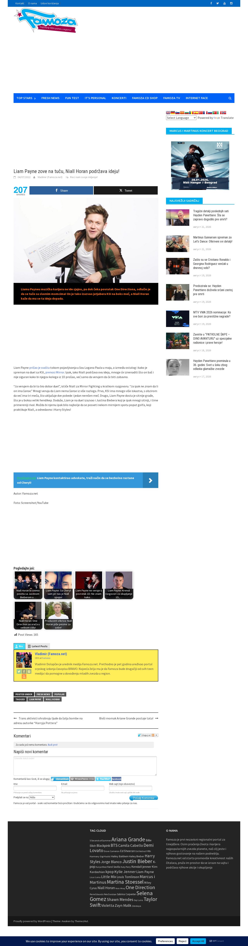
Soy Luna (138, 900)
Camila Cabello (130, 845)
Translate (227, 118)
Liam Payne (35, 699)
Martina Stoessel (125, 881)
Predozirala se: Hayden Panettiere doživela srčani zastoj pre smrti (213, 290)
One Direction (140, 887)
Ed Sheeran (127, 851)
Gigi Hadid (105, 856)
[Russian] (210, 112)
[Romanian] (191, 112)
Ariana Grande (128, 839)
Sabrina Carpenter (126, 894)
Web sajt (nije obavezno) (122, 784)
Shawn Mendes (120, 899)
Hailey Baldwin (119, 856)
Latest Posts (39, 646)
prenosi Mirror (54, 372)
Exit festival (140, 851)
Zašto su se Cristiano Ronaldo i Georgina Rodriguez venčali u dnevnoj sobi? (211, 264)
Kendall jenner (141, 867)
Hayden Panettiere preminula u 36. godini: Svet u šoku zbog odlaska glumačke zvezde (211, 365)
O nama (32, 3)
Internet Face (197, 98)
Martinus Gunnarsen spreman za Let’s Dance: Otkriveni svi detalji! (212, 239)
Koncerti (119, 98)
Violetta (107, 905)
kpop (109, 871)
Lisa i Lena (95, 877)
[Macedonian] (182, 112)
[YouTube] (24, 676)
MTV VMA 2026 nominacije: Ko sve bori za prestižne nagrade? (212, 314)
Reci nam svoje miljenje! (84, 177)
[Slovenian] (177, 112)
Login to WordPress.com (82, 779)
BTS (114, 845)
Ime (15, 784)
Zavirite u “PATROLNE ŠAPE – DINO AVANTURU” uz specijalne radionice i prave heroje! (212, 338)
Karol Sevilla (113, 867)
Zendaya (136, 905)
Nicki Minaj (120, 888)
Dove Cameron (112, 851)
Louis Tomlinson (128, 877)
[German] (173, 112)
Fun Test (72, 98)
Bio (21, 646)
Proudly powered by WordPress (32, 921)
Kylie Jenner (125, 871)
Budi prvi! (53, 744)
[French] (205, 112)
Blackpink (103, 845)
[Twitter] (19, 671)
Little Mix (108, 876)
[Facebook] (24, 671)
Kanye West (101, 867)
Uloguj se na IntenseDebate (60, 779)
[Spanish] (196, 112)
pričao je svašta (39, 368)
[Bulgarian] (187, 112)
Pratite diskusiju (154, 735)
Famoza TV (171, 98)
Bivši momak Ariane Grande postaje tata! (126, 718)
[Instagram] (29, 671)
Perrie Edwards (96, 894)
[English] (168, 112)
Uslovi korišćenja (50, 3)
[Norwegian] (224, 112)
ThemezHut (81, 921)
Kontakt (20, 3)
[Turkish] (201, 112)
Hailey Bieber (136, 856)
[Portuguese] (215, 112)
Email (64, 784)
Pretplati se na (21, 797)
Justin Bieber (137, 861)
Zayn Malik (123, 905)
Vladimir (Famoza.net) (50, 177)
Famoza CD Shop (145, 98)
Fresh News (50, 98)
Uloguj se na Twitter (103, 779)
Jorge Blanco (111, 861)
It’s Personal (95, 98)
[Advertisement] (160, 52)
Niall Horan (53, 699)
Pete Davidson (110, 894)
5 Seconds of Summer (100, 840)
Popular (59, 694)
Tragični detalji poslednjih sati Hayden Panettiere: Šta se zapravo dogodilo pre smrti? (211, 215)
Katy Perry (126, 866)
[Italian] (219, 112)
